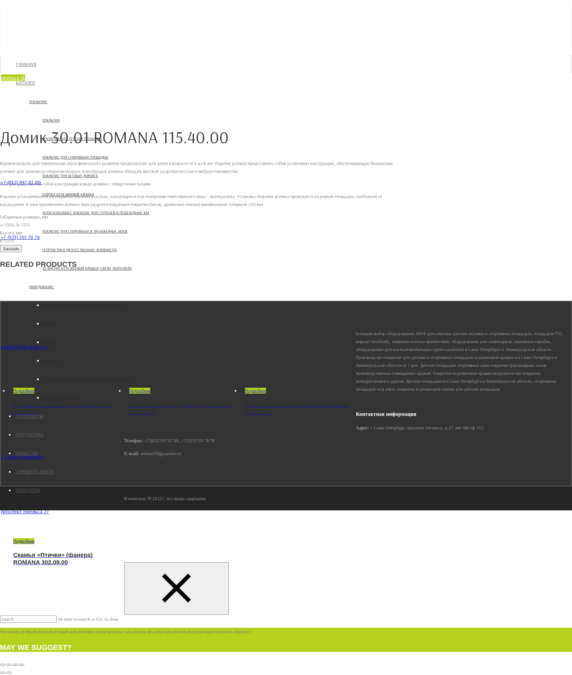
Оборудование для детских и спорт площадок (82, 305)
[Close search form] (176, 588)
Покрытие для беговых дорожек (70, 176)
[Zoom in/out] (21, 665)
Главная (26, 64)
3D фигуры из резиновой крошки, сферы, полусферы (87, 268)
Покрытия (51, 120)
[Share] (9, 665)
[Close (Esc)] (2, 665)
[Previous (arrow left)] (2, 673)
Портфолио (30, 434)
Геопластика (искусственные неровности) (79, 250)
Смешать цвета (35, 471)
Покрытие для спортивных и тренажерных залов (84, 231)
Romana (49, 324)
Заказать (11, 248)
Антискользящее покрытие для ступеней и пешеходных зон (95, 213)
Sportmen (50, 361)
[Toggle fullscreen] (15, 665)
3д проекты (29, 416)
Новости (26, 453)
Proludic (49, 342)
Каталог (26, 83)
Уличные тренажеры (60, 398)
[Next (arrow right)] (9, 673)
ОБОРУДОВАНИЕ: (41, 287)
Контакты (28, 490)
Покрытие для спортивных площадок (75, 157)
